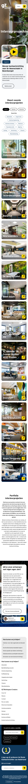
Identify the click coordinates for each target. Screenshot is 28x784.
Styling (5, 130)
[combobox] (13, 732)
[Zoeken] (22, 732)
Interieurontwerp (9, 123)
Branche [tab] (21, 109)
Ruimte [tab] (13, 109)
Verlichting (14, 130)
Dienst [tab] (6, 109)
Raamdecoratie (10, 127)
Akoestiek (9, 116)
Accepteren (9, 781)
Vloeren (22, 130)
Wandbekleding (14, 133)
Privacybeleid (17, 781)
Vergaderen (7, 741)
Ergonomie (18, 116)
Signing (20, 127)
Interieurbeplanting (14, 120)
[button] (14, 52)
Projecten (14, 737)
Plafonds (20, 123)
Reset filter (14, 113)
